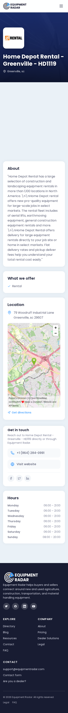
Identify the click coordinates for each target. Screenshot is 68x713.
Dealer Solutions (48, 638)
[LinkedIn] (27, 478)
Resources (10, 638)
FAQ (5, 650)
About (42, 626)
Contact (8, 644)
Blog (5, 632)
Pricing (42, 632)
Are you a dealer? (14, 681)
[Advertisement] (34, 118)
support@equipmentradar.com (23, 669)
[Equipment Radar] (15, 6)
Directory (9, 626)
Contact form (12, 675)
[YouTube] (33, 606)
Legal (41, 644)
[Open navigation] (61, 6)
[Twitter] (19, 478)
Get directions (21, 412)
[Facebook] (11, 478)
